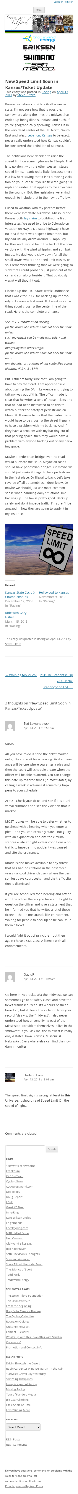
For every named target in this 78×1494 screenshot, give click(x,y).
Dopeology (13, 1192)
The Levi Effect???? (18, 1301)
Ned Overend (14, 1238)
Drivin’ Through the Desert (23, 1363)
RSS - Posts (13, 1439)
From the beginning (18, 1306)
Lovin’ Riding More (18, 1410)
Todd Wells (13, 1275)
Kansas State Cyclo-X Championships (20, 594)
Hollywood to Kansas (54, 592)
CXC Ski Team (14, 1176)
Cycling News (14, 1181)
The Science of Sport (19, 1269)
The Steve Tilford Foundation (24, 1295)
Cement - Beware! (17, 1332)
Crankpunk (13, 1171)
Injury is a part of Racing (21, 1384)
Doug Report (14, 1197)
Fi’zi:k (9, 1202)
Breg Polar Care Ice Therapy (23, 1311)
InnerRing (12, 1212)
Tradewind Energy (17, 1280)
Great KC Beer (15, 1207)
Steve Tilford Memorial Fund (24, 1264)
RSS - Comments (16, 1444)
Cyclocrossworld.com (19, 1186)
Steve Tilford (26, 95)
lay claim (31, 218)
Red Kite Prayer (16, 1249)
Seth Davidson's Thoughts (23, 1254)
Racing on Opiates (17, 1321)
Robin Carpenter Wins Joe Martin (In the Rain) (35, 1368)
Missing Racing (15, 1389)
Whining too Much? (21, 675)
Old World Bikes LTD (19, 1243)
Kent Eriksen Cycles (18, 1218)
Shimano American (18, 1259)
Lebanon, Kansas (40, 135)
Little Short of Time (18, 1405)
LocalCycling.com (17, 1228)
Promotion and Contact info (24, 1347)
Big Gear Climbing (17, 1400)
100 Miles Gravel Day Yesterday (26, 1374)
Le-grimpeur (14, 1223)
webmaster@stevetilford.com (23, 1481)
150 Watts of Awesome (20, 1166)
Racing (46, 92)
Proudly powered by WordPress (24, 1486)
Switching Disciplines (19, 1379)
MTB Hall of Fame (17, 1233)
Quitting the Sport (17, 1327)
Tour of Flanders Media (21, 1394)
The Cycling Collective (20, 1316)
